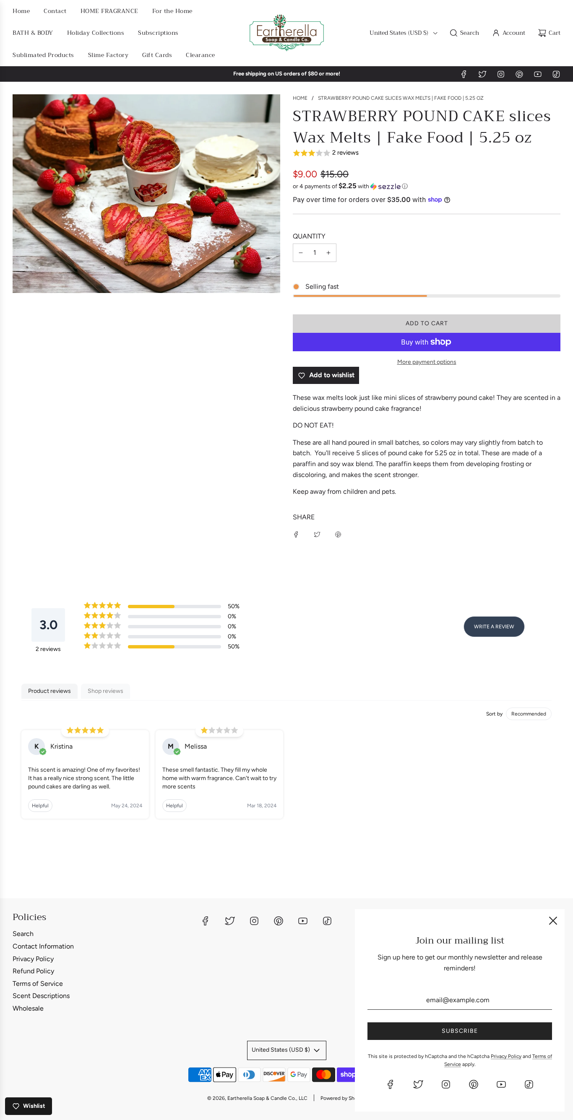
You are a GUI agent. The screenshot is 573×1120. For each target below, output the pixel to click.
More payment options (426, 362)
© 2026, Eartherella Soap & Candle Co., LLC (257, 1098)
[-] (300, 253)
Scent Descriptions (41, 996)
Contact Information (43, 946)
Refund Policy (33, 971)
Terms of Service (38, 984)
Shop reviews (105, 691)
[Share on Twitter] (317, 534)
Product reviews (49, 691)
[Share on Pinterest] (338, 534)
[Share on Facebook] (296, 534)
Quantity (309, 236)
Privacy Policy (33, 959)
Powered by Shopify (343, 1098)
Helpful (40, 806)
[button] (426, 153)
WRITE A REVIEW (494, 627)
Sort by (494, 714)
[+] (328, 253)
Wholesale (28, 1008)
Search (23, 934)
